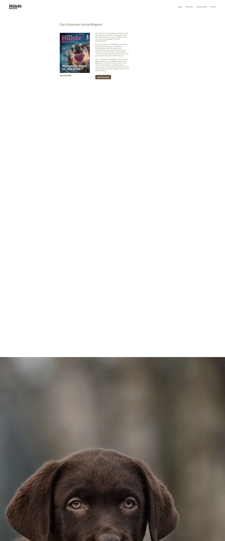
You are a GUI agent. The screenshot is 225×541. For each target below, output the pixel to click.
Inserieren (189, 7)
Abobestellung (201, 7)
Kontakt (213, 7)
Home (180, 7)
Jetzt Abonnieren (103, 77)
